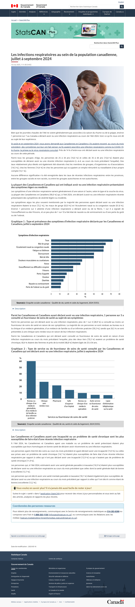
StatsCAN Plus (24, 20)
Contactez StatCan (17, 559)
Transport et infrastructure (58, 587)
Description (26, 309)
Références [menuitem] (43, 12)
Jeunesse (89, 583)
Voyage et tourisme (17, 580)
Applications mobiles (31, 602)
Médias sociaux (16, 602)
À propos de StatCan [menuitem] (107, 13)
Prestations (15, 587)
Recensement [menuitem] (69, 12)
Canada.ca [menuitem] (120, 12)
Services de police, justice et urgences (61, 583)
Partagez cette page (113, 536)
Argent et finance (54, 594)
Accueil (14, 20)
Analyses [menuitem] (32, 12)
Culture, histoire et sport (57, 580)
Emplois (13, 573)
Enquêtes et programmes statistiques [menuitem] (88, 13)
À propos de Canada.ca (48, 602)
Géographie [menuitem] (55, 12)
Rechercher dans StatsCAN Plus (106, 43)
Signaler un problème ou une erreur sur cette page (28, 536)
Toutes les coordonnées (19, 568)
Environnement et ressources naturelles (62, 573)
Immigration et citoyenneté (20, 576)
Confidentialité (70, 602)
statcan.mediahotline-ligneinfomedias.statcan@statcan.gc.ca (48, 518)
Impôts (13, 594)
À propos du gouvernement (95, 568)
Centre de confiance (55, 559)
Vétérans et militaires (93, 580)
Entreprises (15, 583)
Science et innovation (93, 573)
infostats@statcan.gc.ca (60, 514)
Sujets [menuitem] (13, 12)
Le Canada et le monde (56, 590)
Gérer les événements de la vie (96, 587)
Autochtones (90, 576)
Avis (60, 602)
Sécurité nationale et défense (58, 576)
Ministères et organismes (57, 568)
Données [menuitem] (22, 12)
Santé (13, 590)
